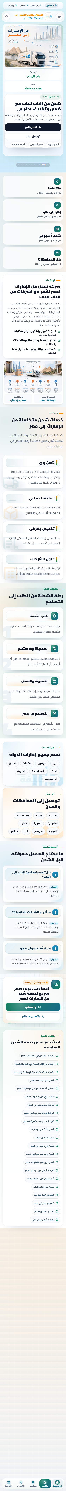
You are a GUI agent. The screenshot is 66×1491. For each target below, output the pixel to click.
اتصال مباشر (31, 1016)
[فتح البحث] (6, 16)
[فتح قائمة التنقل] (59, 16)
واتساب (30, 1007)
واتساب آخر (33, 141)
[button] (47, 165)
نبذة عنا (31, 132)
